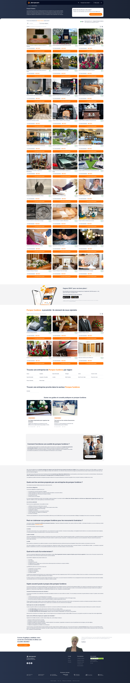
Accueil (29, 5)
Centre (79, 373)
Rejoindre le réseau (80, 660)
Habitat (69, 658)
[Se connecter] (101, 2)
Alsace (28, 373)
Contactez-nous (80, 663)
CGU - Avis (59, 680)
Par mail (91, 663)
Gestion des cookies (76, 680)
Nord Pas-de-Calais (82, 377)
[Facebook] (27, 663)
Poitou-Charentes (30, 380)
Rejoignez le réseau (90, 456)
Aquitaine (41, 373)
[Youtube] (29, 663)
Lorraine (53, 377)
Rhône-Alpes (41, 380)
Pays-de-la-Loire (94, 377)
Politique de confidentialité (66, 680)
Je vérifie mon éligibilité (23, 645)
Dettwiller (28, 391)
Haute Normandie (30, 377)
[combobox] (32, 23)
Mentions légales (53, 680)
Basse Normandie (55, 373)
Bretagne (67, 373)
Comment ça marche (80, 658)
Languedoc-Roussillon (43, 377)
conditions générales (72, 301)
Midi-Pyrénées (68, 377)
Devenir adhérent (80, 665)
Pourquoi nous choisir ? (85, 2)
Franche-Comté (94, 373)
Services (69, 660)
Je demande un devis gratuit (95, 14)
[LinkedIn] (31, 663)
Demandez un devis (38, 524)
